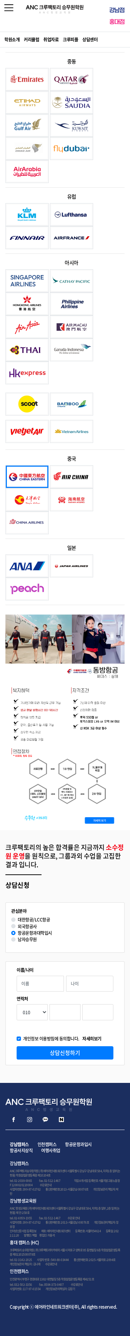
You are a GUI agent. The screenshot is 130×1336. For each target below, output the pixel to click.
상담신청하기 (65, 1053)
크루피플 (70, 39)
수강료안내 (46, 1185)
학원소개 (12, 39)
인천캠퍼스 (47, 1144)
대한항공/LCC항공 (34, 920)
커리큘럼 (31, 39)
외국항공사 (27, 927)
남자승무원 (27, 940)
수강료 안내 (74, 1218)
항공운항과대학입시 (35, 933)
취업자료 (50, 39)
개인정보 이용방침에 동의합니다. (62, 1039)
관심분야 (18, 911)
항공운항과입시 (78, 1144)
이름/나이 (25, 970)
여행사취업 (50, 1150)
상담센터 (90, 39)
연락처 (22, 999)
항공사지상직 (21, 1150)
